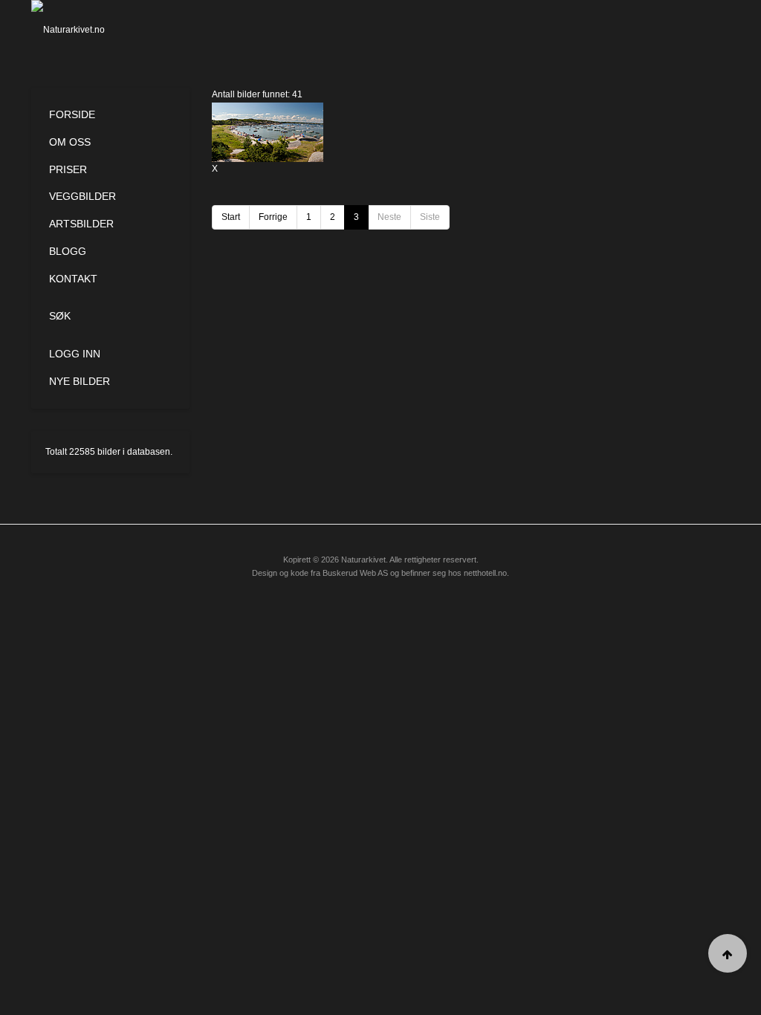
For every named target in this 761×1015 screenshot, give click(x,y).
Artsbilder (81, 224)
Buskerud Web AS (355, 572)
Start (230, 217)
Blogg (67, 251)
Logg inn (74, 354)
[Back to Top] (727, 953)
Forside (72, 114)
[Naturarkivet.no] (80, 29)
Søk (60, 316)
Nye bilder (79, 381)
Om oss (70, 142)
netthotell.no (485, 572)
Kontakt (73, 279)
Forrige (273, 217)
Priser (68, 169)
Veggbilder (82, 196)
